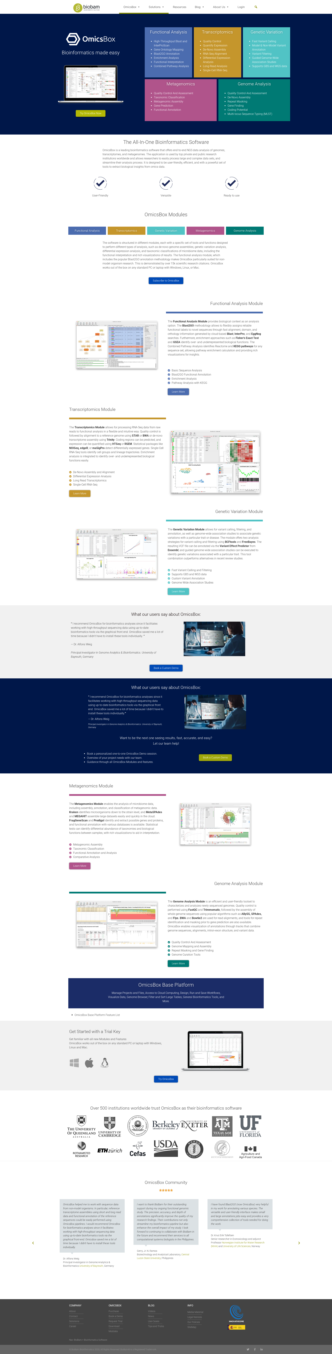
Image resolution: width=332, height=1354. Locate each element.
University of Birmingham (249, 1262)
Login (241, 7)
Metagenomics (205, 230)
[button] (256, 7)
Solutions (154, 7)
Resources (179, 7)
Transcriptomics (126, 230)
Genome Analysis (245, 230)
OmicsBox (129, 7)
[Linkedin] (261, 1349)
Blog (198, 7)
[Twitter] (248, 1349)
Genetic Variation (166, 230)
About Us (219, 7)
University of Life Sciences (163, 1246)
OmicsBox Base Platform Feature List (97, 1015)
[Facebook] (254, 1349)
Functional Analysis (87, 230)
